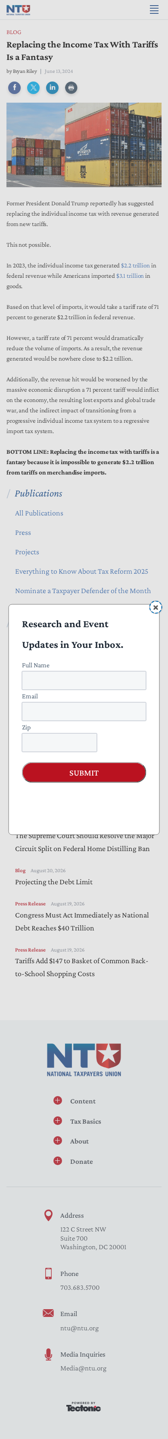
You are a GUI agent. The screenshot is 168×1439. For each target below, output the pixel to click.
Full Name (36, 665)
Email (30, 696)
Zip (26, 727)
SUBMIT (84, 772)
